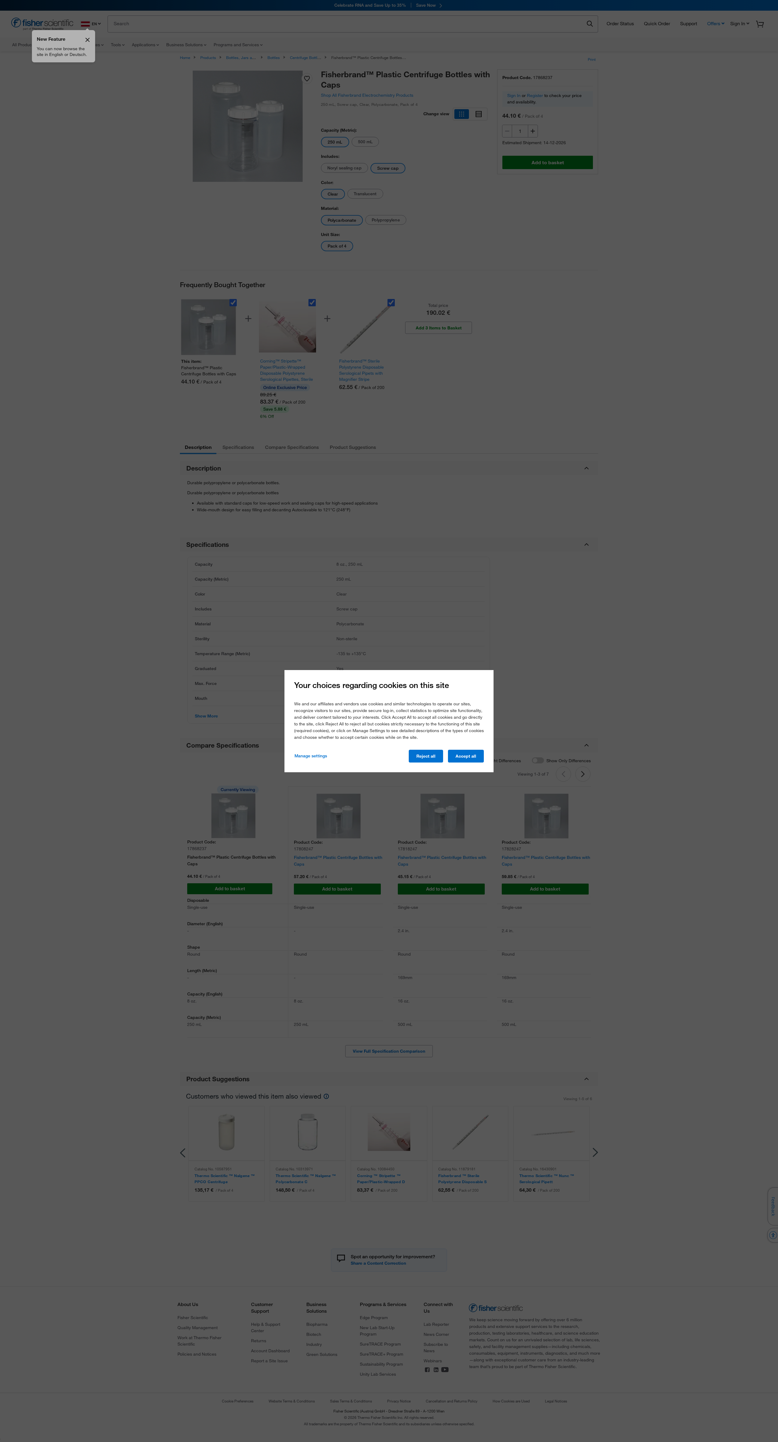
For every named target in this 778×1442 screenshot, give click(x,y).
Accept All (466, 756)
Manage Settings (310, 756)
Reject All (425, 756)
